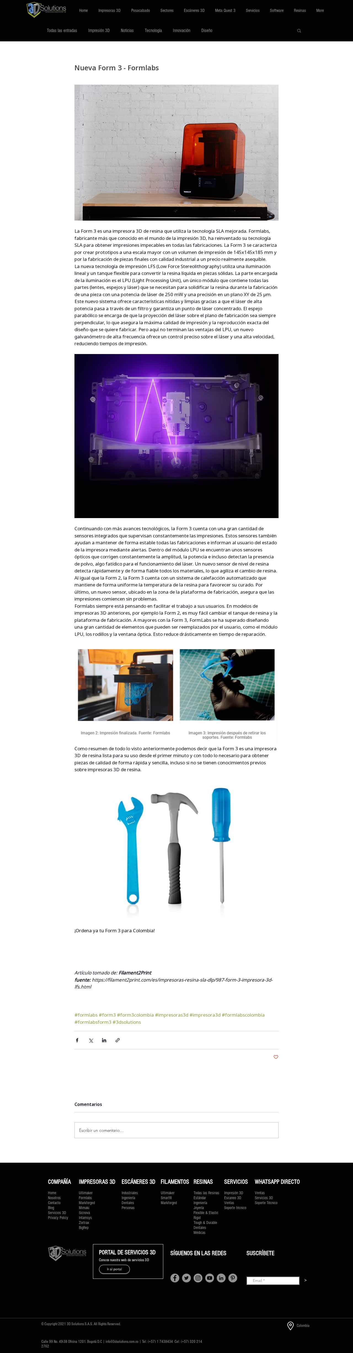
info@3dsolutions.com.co (122, 1341)
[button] (109, 11)
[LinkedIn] (221, 1278)
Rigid (197, 1217)
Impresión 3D (99, 30)
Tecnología (153, 30)
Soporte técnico (235, 1207)
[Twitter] (186, 1278)
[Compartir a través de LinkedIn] (104, 1040)
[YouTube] (209, 1278)
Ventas (229, 1203)
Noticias (127, 30)
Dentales (200, 1227)
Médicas (199, 1232)
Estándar (200, 1198)
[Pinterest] (232, 1278)
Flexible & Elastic (206, 1212)
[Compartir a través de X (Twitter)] (90, 1040)
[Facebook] (174, 1278)
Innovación (181, 30)
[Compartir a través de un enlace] (117, 1040)
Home (52, 1193)
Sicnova (84, 1212)
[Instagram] (198, 1278)
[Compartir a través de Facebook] (77, 1040)
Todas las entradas (62, 30)
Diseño (206, 30)
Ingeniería (200, 1203)
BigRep (84, 1227)
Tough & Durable (205, 1222)
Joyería (199, 1207)
